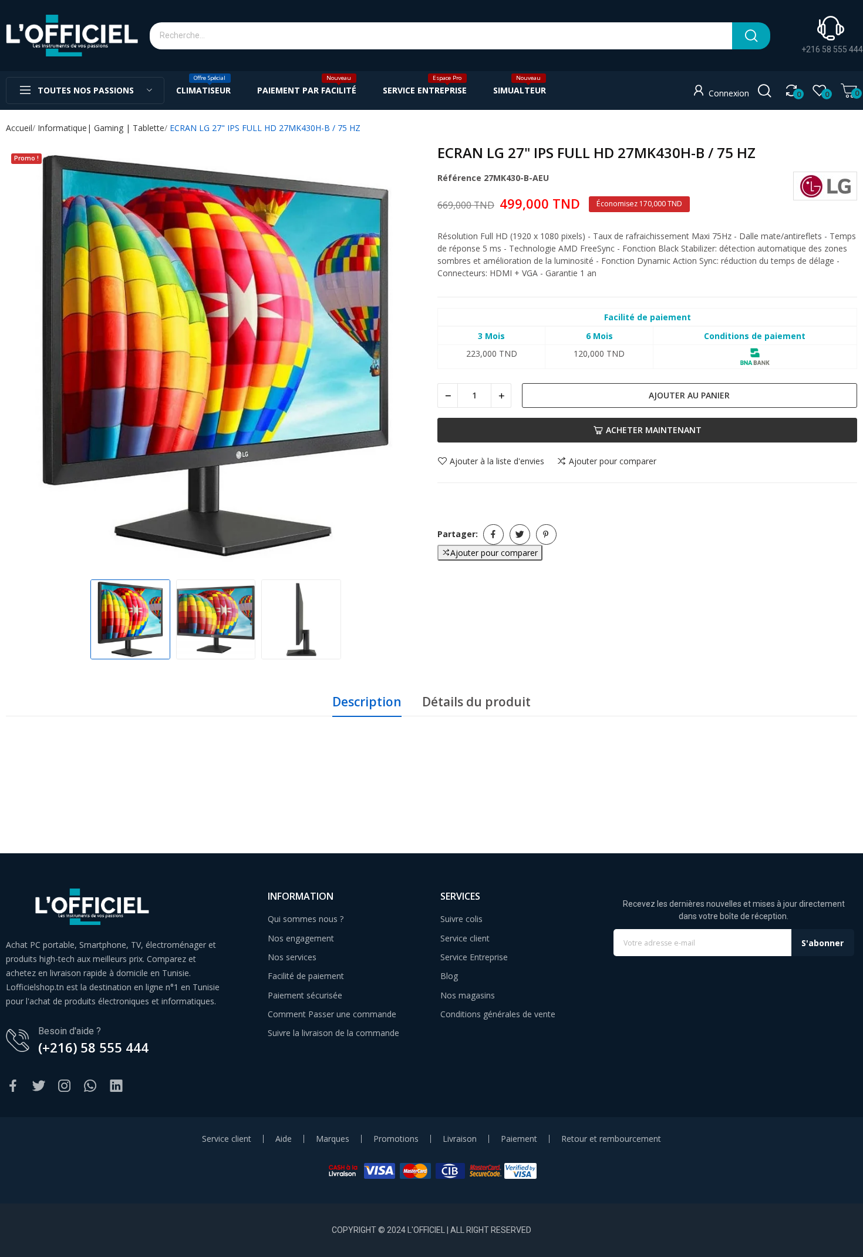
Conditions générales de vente (497, 1014)
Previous (27, 357)
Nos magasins (467, 995)
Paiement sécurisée (305, 995)
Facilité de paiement (306, 975)
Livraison (460, 1139)
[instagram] (65, 1086)
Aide (283, 1139)
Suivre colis (461, 918)
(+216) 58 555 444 (93, 1047)
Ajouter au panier (689, 395)
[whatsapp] (90, 1086)
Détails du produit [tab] (476, 701)
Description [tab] (367, 701)
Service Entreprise (474, 957)
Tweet (520, 534)
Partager (493, 534)
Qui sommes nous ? (305, 918)
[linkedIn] (116, 1086)
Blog (449, 975)
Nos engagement (301, 938)
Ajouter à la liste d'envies (497, 461)
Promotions (396, 1139)
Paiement (519, 1139)
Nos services (292, 957)
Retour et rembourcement (611, 1139)
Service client (465, 938)
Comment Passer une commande (332, 1014)
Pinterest (546, 534)
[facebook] (13, 1086)
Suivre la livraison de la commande (333, 1032)
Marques (332, 1139)
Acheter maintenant (654, 429)
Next (404, 357)
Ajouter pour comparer (612, 461)
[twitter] (39, 1086)
